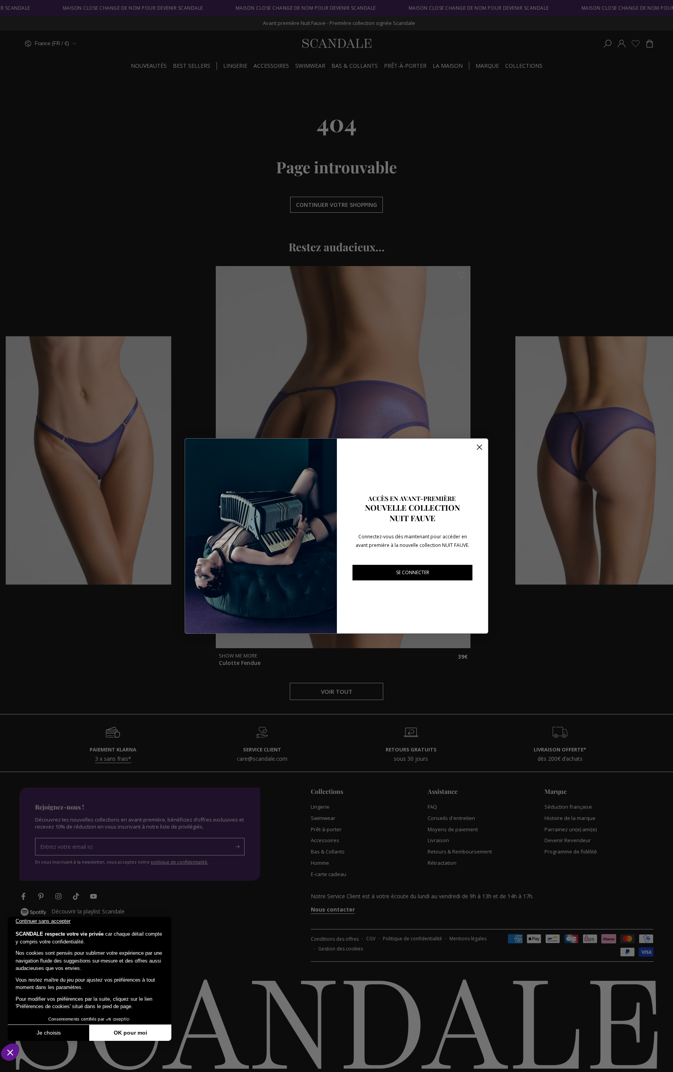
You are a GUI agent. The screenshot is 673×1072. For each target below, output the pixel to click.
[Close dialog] (479, 447)
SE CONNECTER (412, 572)
